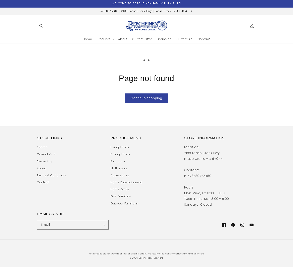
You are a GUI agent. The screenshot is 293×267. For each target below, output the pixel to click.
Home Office (119, 189)
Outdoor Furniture (124, 203)
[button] (41, 26)
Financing (44, 161)
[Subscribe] (104, 225)
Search (42, 147)
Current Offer (47, 154)
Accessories (119, 175)
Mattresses (118, 168)
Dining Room (120, 154)
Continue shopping (146, 98)
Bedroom (117, 161)
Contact (43, 182)
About (41, 168)
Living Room (119, 147)
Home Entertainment (126, 182)
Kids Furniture (120, 196)
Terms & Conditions (52, 175)
